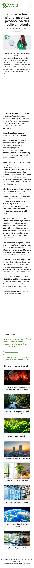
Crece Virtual (26, 563)
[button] (26, 5)
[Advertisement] (17, 94)
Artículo (7, 354)
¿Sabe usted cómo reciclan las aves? (17, 359)
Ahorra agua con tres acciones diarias (17, 357)
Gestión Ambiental (11, 352)
